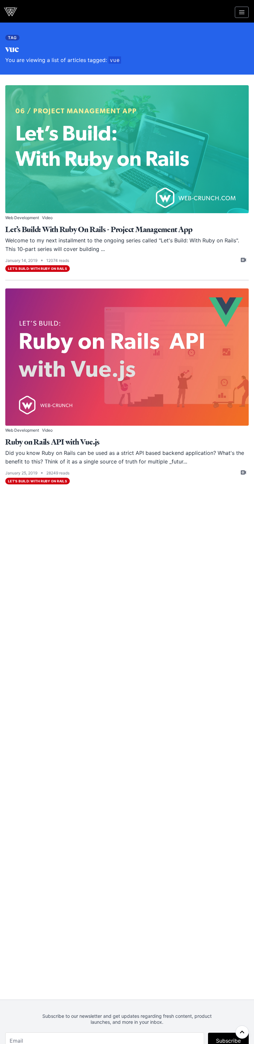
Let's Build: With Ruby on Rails (198, 240)
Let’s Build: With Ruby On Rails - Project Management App (98, 229)
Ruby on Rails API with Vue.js (52, 442)
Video (47, 217)
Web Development (22, 217)
